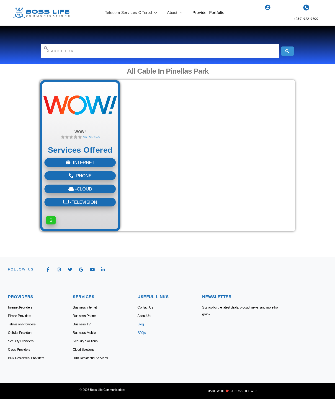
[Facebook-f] (48, 269)
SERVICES (83, 296)
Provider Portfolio (208, 12)
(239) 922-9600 (306, 18)
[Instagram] (59, 269)
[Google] (81, 269)
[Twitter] (70, 269)
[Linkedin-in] (103, 269)
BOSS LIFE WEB (245, 391)
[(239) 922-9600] (306, 7)
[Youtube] (92, 269)
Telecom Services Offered (128, 12)
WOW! (80, 132)
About (172, 12)
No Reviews (91, 137)
